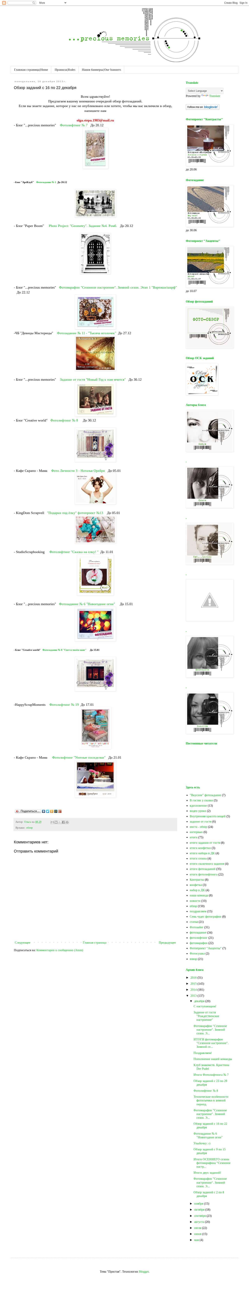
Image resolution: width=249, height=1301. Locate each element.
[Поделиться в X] (60, 822)
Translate (214, 96)
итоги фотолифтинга (203, 874)
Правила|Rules (65, 69)
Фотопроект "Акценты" (206, 948)
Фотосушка (197, 953)
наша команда (199, 895)
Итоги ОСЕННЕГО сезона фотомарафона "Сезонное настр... (212, 1163)
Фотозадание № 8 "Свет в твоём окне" (64, 649)
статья (194, 921)
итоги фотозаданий (202, 869)
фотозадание (198, 932)
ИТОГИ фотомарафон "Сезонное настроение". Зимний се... (211, 1043)
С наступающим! (205, 1006)
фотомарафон (199, 943)
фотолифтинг (199, 937)
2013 (193, 995)
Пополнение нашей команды (213, 1059)
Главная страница (94, 942)
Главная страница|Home (31, 69)
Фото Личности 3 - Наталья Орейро (78, 471)
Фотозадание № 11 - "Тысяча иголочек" (86, 333)
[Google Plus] (60, 811)
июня (198, 1234)
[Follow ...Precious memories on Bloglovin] (202, 108)
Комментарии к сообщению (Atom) (59, 950)
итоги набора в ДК (202, 853)
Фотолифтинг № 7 (74, 125)
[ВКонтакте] (44, 811)
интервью (196, 832)
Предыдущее (167, 942)
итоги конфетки (200, 848)
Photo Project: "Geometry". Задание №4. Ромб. (83, 226)
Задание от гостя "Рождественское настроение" (206, 1016)
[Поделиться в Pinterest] (67, 822)
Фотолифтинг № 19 (64, 705)
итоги (193, 837)
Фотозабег (196, 927)
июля (198, 1227)
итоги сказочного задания (207, 863)
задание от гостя (200, 821)
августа (199, 1221)
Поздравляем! (203, 1053)
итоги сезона (198, 858)
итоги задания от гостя (205, 842)
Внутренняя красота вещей (208, 816)
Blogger (144, 1271)
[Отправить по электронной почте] (52, 822)
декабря (199, 1001)
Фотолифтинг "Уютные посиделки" (79, 757)
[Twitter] (48, 811)
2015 (193, 983)
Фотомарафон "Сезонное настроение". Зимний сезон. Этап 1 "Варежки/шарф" (118, 287)
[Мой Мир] (56, 811)
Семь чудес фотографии (205, 916)
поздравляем (198, 911)
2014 (193, 989)
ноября (199, 1203)
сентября (200, 1215)
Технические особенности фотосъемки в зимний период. (211, 1100)
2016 (193, 977)
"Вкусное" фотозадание (205, 795)
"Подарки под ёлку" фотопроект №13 (75, 513)
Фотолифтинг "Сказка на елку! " (73, 552)
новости (195, 900)
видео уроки (198, 810)
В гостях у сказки (201, 800)
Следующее (22, 942)
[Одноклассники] (52, 811)
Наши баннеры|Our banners (101, 69)
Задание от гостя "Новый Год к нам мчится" (93, 379)
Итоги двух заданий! (207, 1172)
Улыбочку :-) (202, 1143)
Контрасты (197, 879)
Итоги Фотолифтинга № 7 (211, 1074)
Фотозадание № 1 (46, 182)
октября (199, 1209)
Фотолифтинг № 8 (64, 420)
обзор (29, 827)
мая (197, 1240)
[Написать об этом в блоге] (56, 822)
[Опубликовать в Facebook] (63, 822)
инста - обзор (198, 826)
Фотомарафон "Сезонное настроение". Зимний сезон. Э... (210, 1029)
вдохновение (198, 805)
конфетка (196, 885)
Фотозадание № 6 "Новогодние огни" (87, 604)
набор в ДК (197, 890)
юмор (193, 959)
